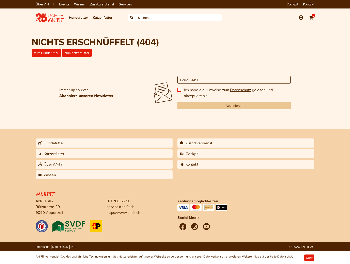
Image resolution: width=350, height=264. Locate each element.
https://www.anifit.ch (123, 212)
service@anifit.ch (120, 206)
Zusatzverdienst (102, 4)
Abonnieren (234, 105)
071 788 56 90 (119, 201)
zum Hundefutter (46, 53)
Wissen (79, 4)
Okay (309, 258)
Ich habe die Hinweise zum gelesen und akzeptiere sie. (228, 92)
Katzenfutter (102, 17)
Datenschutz (240, 89)
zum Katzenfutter (77, 53)
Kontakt (308, 4)
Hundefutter (78, 17)
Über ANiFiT (45, 4)
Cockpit (292, 4)
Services (125, 4)
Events (64, 4)
